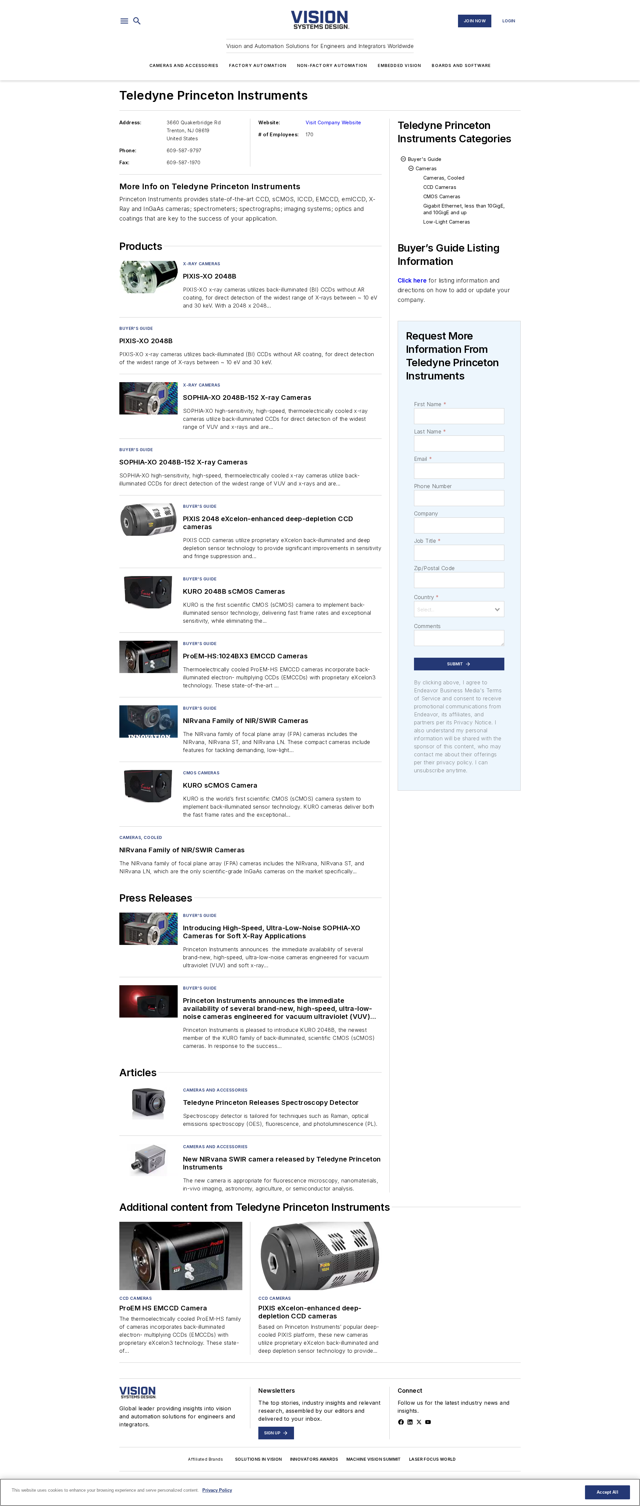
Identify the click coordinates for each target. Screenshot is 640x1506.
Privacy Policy (217, 1490)
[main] (320, 1492)
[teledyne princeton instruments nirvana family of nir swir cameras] (148, 721)
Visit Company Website (333, 122)
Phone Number (433, 486)
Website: (269, 122)
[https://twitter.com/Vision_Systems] (419, 1422)
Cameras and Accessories (184, 65)
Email (423, 458)
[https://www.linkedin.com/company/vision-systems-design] (410, 1422)
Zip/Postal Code (434, 568)
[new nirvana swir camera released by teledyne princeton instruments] (148, 1160)
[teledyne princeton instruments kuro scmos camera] (148, 786)
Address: (130, 122)
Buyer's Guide (136, 328)
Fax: (124, 162)
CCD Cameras (439, 187)
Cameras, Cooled (140, 837)
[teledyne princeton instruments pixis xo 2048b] (148, 277)
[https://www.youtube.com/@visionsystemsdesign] (428, 1422)
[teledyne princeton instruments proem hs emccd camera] (180, 1256)
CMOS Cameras (201, 772)
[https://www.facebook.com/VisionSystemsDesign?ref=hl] (401, 1422)
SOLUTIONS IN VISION (258, 1459)
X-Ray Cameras (201, 263)
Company (426, 513)
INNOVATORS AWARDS (314, 1459)
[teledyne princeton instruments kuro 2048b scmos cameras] (148, 592)
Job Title (427, 540)
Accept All (607, 1492)
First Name (430, 404)
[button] (124, 21)
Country (426, 597)
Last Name (430, 431)
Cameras (426, 168)
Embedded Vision (399, 65)
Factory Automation (257, 65)
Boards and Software (461, 65)
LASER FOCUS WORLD (432, 1459)
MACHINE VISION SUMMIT (373, 1459)
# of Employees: (278, 134)
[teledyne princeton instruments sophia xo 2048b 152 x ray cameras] (148, 398)
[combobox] (459, 609)
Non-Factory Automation (332, 65)
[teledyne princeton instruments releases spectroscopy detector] (148, 1103)
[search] (137, 21)
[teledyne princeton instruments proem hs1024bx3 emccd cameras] (148, 657)
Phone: (127, 150)
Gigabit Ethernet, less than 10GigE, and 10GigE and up (464, 209)
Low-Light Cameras (446, 222)
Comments (427, 626)
